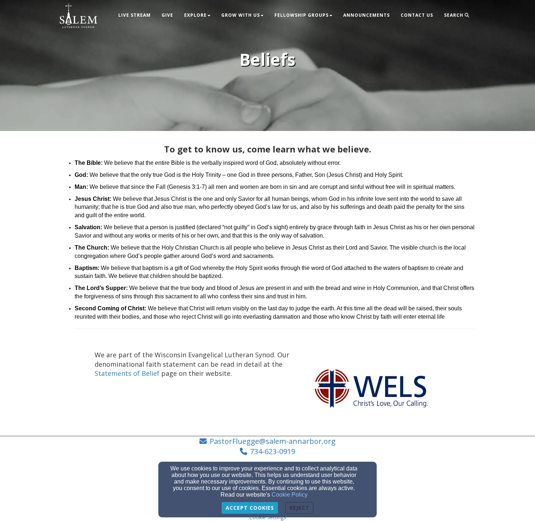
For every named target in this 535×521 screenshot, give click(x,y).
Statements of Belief (127, 373)
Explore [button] (195, 15)
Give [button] (167, 15)
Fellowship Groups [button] (301, 15)
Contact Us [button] (417, 15)
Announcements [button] (366, 15)
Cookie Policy (290, 495)
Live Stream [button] (134, 15)
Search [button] (454, 15)
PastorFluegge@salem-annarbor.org (273, 441)
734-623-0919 (272, 451)
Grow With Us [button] (240, 15)
